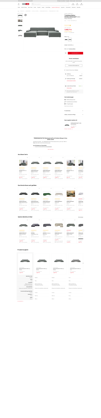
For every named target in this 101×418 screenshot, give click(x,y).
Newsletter (78, 7)
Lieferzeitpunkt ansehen (71, 80)
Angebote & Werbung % (56, 7)
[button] (20, 15)
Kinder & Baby (48, 7)
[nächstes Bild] (83, 168)
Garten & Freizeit (24, 7)
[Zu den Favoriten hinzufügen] (65, 53)
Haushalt (38, 7)
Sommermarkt (68, 7)
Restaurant (74, 7)
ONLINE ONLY (67, 25)
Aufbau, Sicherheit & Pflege (69, 114)
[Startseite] (18, 11)
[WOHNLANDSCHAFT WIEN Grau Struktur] (66, 125)
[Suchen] (33, 4)
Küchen (35, 7)
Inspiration (63, 7)
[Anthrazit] (66, 39)
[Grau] (70, 39)
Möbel (19, 7)
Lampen (43, 7)
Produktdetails (67, 110)
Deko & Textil (30, 7)
